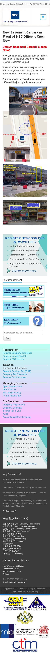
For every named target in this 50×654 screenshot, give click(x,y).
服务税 (6, 548)
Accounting (18, 541)
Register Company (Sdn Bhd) (17, 353)
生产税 (6, 551)
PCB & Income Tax (12, 396)
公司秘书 (7, 531)
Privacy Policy (32, 591)
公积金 (6, 544)
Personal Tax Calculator (14, 377)
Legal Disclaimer (18, 591)
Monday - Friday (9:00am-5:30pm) (15, 4)
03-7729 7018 (38, 4)
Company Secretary (12, 408)
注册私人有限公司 (10, 524)
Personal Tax (19, 539)
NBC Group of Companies (34, 589)
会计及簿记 (7, 541)
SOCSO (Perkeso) (12, 392)
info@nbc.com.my (17, 582)
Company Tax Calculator (15, 374)
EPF (12, 544)
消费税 (6, 553)
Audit (5, 414)
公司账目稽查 (8, 534)
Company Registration (14, 404)
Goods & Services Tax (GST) (17, 371)
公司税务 (7, 536)
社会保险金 (7, 546)
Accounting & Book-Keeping (17, 417)
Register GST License (13, 359)
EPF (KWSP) (9, 389)
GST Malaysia (16, 553)
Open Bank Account (12, 386)
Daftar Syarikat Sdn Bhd (24, 526)
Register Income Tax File (15, 356)
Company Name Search (26, 529)
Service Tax (15, 548)
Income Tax (8, 411)
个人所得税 (7, 539)
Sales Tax (14, 551)
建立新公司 (7, 526)
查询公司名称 (8, 529)
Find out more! (9, 511)
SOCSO (17, 546)
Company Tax (18, 536)
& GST (17, 411)
